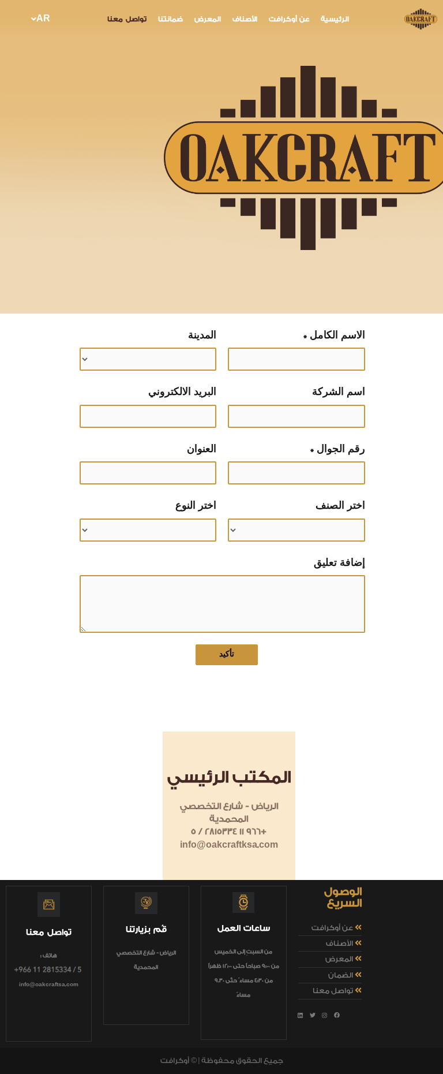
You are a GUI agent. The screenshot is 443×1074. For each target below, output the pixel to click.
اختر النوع (195, 505)
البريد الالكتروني (182, 392)
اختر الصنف (340, 505)
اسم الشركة (338, 392)
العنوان (201, 449)
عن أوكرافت (289, 19)
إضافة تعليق (339, 563)
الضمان (340, 975)
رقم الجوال (341, 449)
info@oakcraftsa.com (48, 984)
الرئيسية (335, 19)
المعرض (207, 19)
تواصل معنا (126, 19)
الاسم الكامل (337, 335)
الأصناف (244, 19)
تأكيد (226, 654)
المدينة (202, 335)
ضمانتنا (170, 19)
